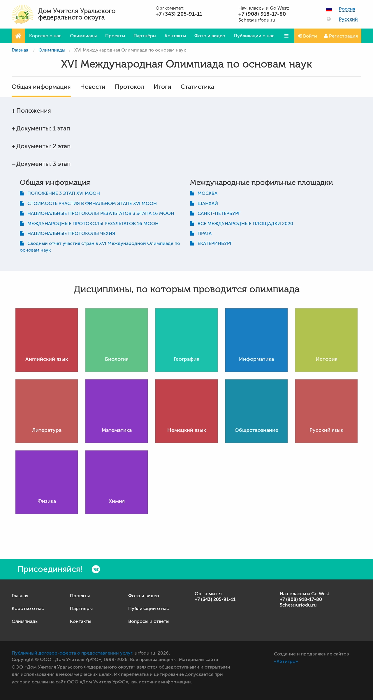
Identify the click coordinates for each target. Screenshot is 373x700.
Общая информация (41, 86)
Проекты (115, 35)
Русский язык (326, 430)
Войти (309, 36)
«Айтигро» (286, 661)
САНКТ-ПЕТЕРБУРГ (217, 213)
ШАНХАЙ (206, 203)
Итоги (162, 86)
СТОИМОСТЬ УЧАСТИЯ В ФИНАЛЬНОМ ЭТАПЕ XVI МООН (90, 203)
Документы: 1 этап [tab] (43, 128)
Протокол (129, 86)
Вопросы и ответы (148, 621)
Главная (20, 50)
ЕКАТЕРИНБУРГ (213, 243)
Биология (117, 359)
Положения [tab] (33, 110)
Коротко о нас (45, 35)
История (326, 359)
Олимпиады (83, 35)
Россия (347, 9)
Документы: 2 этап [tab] (43, 146)
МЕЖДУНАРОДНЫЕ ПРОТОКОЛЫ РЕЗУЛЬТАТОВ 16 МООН (91, 223)
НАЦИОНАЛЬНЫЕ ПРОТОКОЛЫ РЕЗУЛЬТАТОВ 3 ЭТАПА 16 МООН (99, 213)
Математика (117, 430)
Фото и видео (209, 35)
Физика (47, 501)
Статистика (197, 86)
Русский (348, 19)
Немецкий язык (186, 430)
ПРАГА (203, 233)
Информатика (256, 359)
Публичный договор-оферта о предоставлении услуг (72, 653)
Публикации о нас (254, 35)
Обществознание (256, 430)
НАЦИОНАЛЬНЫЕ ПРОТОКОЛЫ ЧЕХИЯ (69, 233)
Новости (92, 86)
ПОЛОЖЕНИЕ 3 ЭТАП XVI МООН (62, 193)
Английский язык (46, 359)
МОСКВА (205, 193)
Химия (117, 501)
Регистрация (343, 36)
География (186, 359)
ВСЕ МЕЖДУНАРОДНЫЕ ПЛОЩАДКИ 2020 (243, 223)
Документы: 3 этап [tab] (43, 163)
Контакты (175, 35)
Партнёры (144, 35)
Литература (46, 430)
